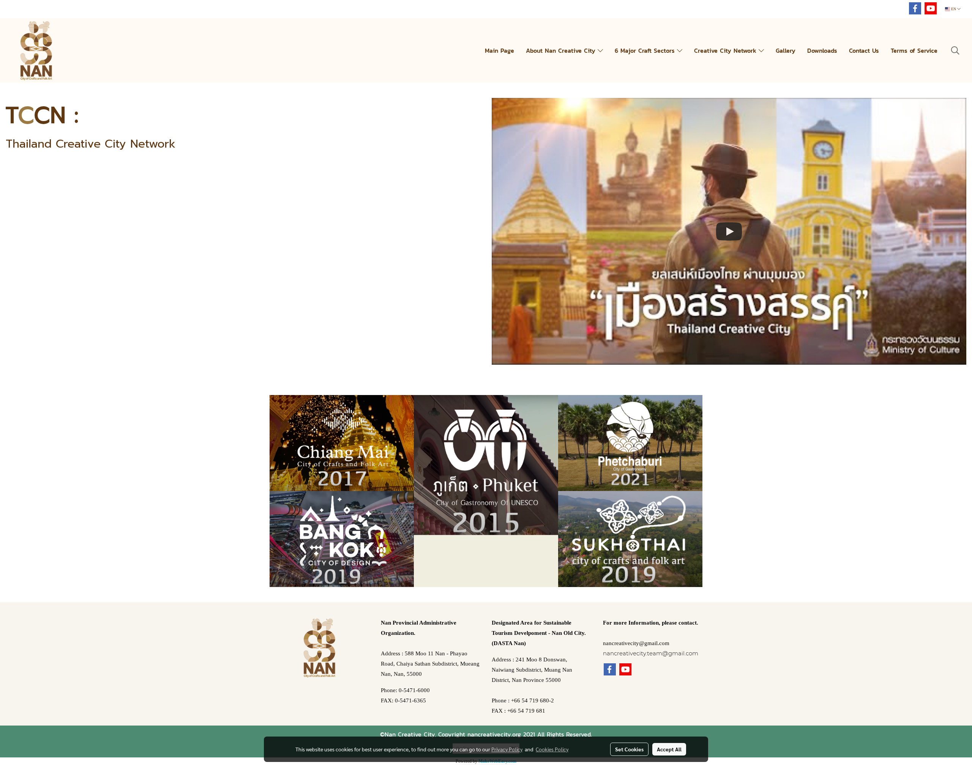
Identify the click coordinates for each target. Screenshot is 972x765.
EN (953, 9)
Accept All (669, 749)
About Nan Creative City (562, 50)
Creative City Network (726, 50)
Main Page (499, 50)
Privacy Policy (506, 749)
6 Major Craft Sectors (646, 50)
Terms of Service (914, 50)
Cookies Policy (552, 749)
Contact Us (864, 50)
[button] (955, 50)
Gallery (785, 50)
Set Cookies (629, 749)
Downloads (822, 50)
